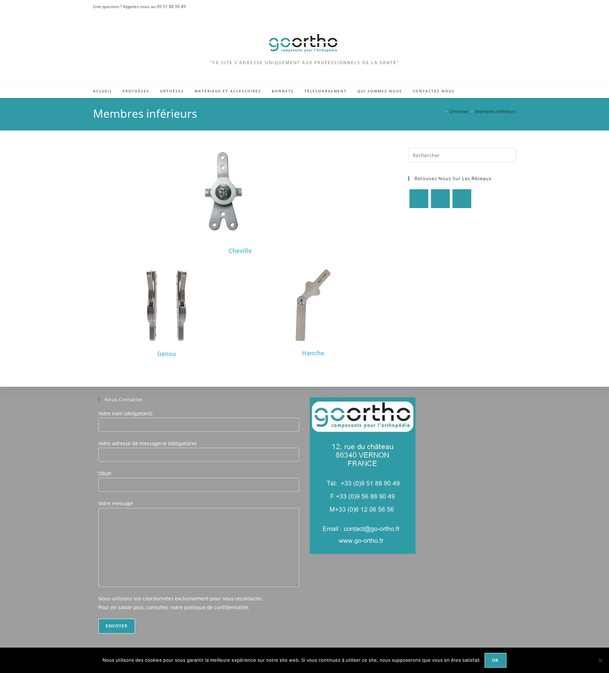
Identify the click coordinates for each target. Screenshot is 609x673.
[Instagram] (440, 198)
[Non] (600, 660)
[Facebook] (419, 198)
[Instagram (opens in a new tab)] (506, 6)
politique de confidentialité (216, 607)
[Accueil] (441, 111)
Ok (495, 660)
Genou (166, 353)
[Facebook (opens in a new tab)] (498, 6)
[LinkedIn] (462, 198)
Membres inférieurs (495, 111)
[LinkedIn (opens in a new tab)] (513, 6)
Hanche (313, 353)
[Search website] (508, 92)
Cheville (240, 251)
